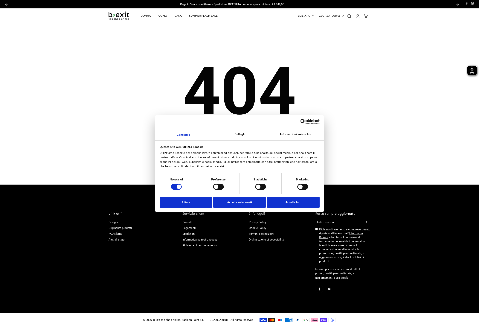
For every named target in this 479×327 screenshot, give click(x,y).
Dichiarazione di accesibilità (266, 239)
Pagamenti (189, 228)
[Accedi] (357, 15)
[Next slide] (457, 4)
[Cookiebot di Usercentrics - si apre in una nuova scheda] (303, 122)
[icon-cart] (365, 16)
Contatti (187, 222)
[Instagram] (472, 3)
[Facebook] (467, 3)
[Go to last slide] (6, 4)
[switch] (218, 187)
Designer (114, 222)
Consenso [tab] (183, 134)
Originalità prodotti (120, 228)
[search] (349, 16)
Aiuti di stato (117, 239)
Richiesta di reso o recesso (199, 245)
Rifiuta (185, 202)
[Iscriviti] (365, 222)
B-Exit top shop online (166, 320)
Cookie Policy (257, 228)
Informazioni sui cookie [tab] (295, 134)
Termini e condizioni (261, 233)
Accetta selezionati (239, 202)
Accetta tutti (293, 202)
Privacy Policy (257, 222)
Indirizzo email (326, 222)
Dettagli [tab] (239, 134)
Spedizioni (188, 233)
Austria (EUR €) (329, 15)
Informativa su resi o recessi (200, 239)
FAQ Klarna (115, 233)
